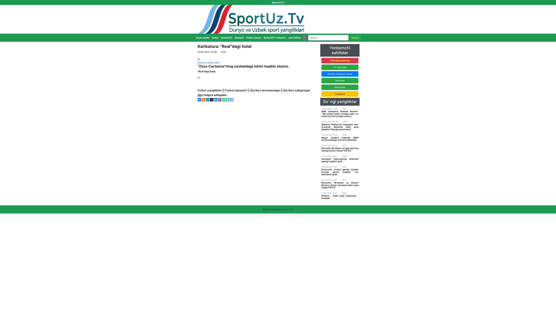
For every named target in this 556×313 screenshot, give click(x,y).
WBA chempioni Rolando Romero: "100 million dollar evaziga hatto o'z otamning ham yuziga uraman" (339, 114)
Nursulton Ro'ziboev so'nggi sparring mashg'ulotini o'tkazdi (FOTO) (339, 149)
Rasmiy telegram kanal (340, 73)
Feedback (340, 93)
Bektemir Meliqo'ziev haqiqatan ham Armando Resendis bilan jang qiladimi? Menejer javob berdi (339, 127)
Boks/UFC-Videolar (275, 37)
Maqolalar (339, 87)
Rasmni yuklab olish (208, 62)
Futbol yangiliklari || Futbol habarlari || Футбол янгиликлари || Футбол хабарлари (254, 90)
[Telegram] (232, 99)
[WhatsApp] (223, 99)
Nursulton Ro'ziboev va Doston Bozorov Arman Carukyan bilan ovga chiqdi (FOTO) (339, 185)
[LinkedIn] (215, 99)
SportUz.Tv (287, 209)
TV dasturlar (340, 67)
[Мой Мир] (207, 99)
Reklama (340, 80)
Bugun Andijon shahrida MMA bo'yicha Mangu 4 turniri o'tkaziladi (339, 138)
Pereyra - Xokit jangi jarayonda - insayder (339, 196)
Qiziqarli (239, 37)
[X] (211, 99)
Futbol (215, 37)
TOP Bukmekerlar (340, 60)
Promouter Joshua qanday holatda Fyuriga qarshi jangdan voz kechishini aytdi (339, 172)
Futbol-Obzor (253, 37)
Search (355, 37)
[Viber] (219, 99)
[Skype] (227, 99)
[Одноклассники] (203, 99)
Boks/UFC (226, 37)
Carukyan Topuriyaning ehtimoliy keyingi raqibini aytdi (339, 160)
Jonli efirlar (294, 37)
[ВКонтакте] (199, 99)
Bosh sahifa (202, 37)
